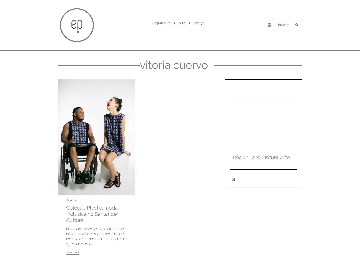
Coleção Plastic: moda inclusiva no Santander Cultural (92, 214)
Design (241, 157)
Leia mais (72, 252)
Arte (285, 157)
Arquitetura (265, 157)
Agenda (71, 200)
